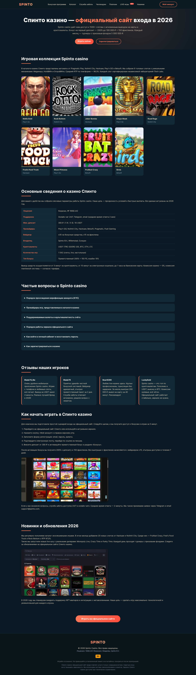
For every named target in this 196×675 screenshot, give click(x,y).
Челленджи (101, 4)
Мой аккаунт (168, 4)
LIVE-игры (126, 4)
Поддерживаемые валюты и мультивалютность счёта (53, 317)
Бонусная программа (57, 4)
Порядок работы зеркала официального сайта (49, 327)
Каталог (72, 4)
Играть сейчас (84, 41)
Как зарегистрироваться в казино (43, 346)
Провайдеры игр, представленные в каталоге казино (52, 307)
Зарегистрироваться (108, 41)
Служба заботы (86, 4)
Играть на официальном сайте (98, 618)
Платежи (113, 4)
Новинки (140, 4)
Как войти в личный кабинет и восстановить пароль (52, 336)
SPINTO (26, 4)
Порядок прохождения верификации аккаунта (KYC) (52, 298)
